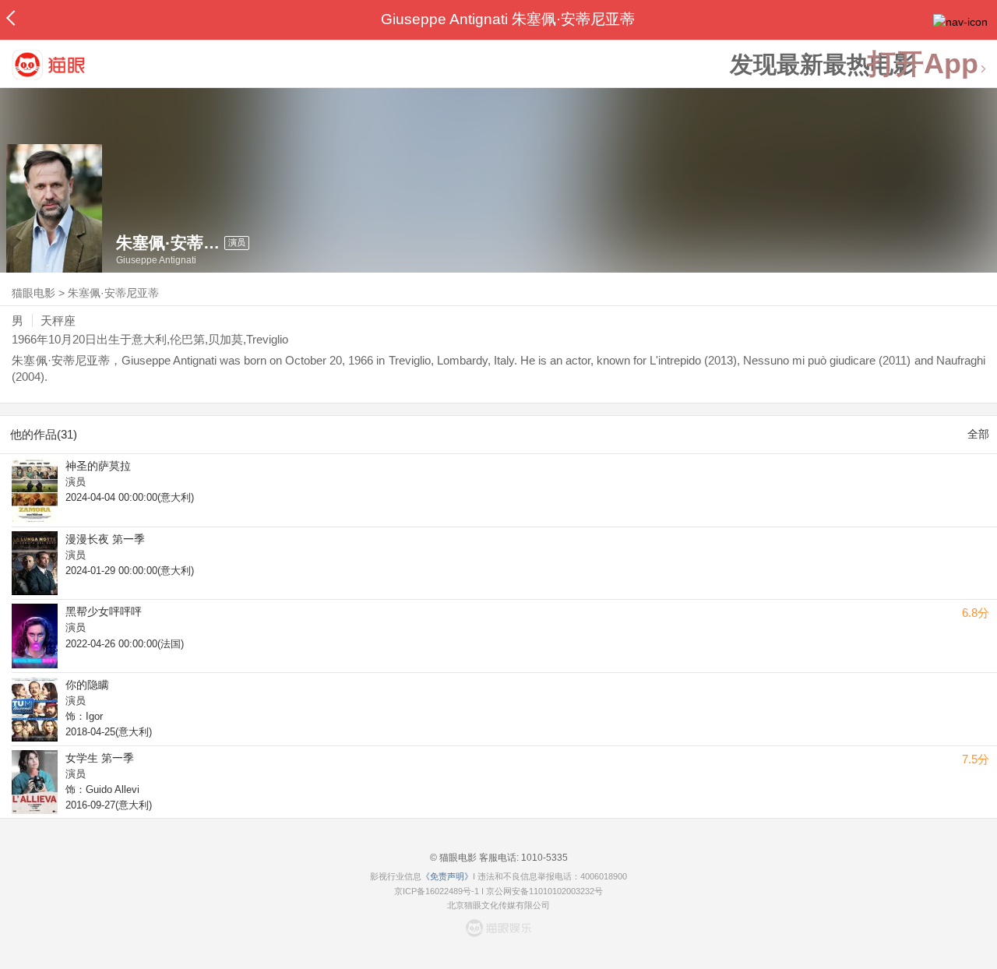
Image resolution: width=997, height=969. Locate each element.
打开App (923, 64)
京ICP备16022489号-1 (436, 891)
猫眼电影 (33, 293)
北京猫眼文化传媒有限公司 (498, 905)
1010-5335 (543, 857)
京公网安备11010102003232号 (544, 891)
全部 (978, 434)
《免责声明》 (447, 876)
